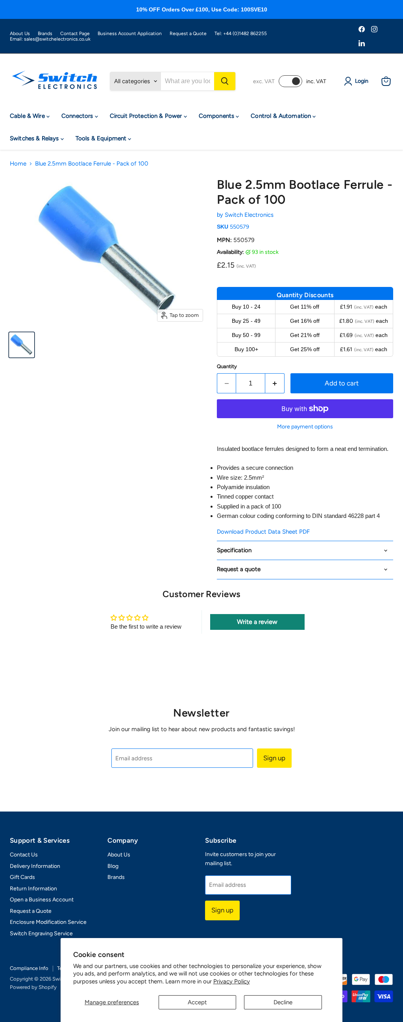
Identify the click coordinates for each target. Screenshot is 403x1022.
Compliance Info (29, 968)
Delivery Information (35, 866)
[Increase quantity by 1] (275, 383)
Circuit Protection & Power (147, 115)
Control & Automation (281, 115)
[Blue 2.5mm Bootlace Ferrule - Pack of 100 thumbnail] (21, 344)
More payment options (305, 427)
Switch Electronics (249, 214)
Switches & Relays (35, 138)
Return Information (33, 888)
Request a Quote (188, 33)
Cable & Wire (28, 115)
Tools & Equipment (102, 138)
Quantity (227, 366)
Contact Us (24, 854)
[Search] (224, 81)
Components (217, 115)
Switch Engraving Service (41, 933)
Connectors (78, 115)
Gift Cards (22, 877)
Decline (283, 1002)
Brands (45, 33)
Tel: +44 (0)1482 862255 (240, 33)
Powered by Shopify (33, 987)
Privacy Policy (231, 981)
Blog (112, 866)
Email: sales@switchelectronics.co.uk (50, 39)
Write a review (257, 621)
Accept (197, 1002)
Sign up (274, 758)
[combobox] (187, 81)
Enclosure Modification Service (48, 922)
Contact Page (75, 33)
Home (18, 163)
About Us (20, 33)
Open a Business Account (42, 899)
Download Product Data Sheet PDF (263, 531)
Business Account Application (130, 33)
